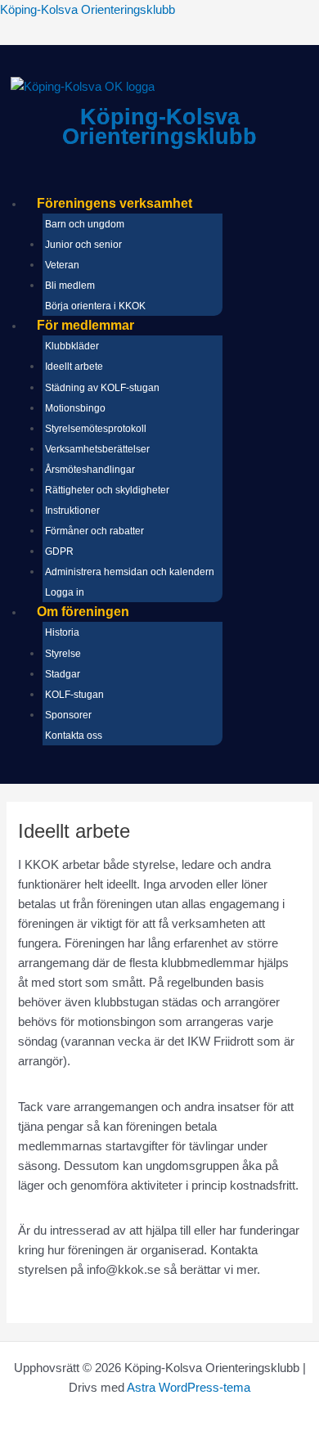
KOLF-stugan (74, 694)
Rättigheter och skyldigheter (107, 490)
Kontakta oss (73, 735)
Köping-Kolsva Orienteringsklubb (87, 9)
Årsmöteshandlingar (90, 469)
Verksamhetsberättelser (97, 449)
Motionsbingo (75, 408)
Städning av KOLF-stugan (102, 388)
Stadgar (62, 674)
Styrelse (63, 653)
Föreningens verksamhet (114, 203)
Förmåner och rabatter (94, 531)
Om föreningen (83, 612)
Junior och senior (83, 244)
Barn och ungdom (84, 224)
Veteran (62, 265)
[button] (172, 204)
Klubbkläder (72, 346)
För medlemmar (85, 325)
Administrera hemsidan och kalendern (129, 572)
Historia (62, 632)
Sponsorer (68, 715)
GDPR (59, 551)
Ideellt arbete (74, 366)
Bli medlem (70, 285)
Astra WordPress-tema (188, 1387)
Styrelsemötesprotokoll (95, 428)
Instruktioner (72, 510)
